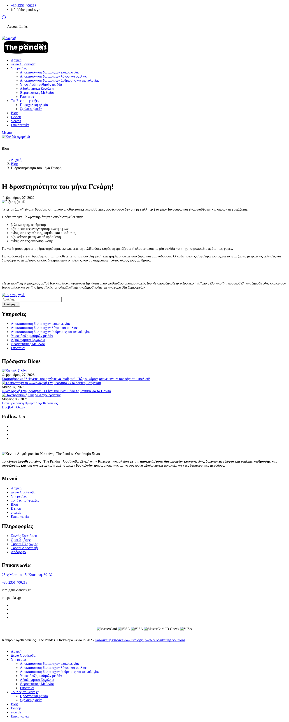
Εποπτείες (18, 348)
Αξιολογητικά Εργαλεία (28, 340)
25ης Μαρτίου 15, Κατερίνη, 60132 (27, 575)
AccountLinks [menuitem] (17, 26)
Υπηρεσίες (18, 496)
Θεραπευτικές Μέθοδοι (28, 344)
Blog (14, 164)
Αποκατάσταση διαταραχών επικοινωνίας (40, 323)
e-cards (16, 512)
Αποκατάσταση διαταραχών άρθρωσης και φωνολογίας (50, 332)
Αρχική (16, 160)
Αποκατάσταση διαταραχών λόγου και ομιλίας (44, 328)
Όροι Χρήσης (20, 540)
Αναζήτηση (11, 304)
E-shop (16, 508)
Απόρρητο (18, 552)
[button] (13, 295)
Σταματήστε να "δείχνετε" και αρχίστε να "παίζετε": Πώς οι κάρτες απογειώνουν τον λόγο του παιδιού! (76, 379)
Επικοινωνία (20, 516)
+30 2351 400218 (23, 5)
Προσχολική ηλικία (34, 696)
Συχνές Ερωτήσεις (24, 536)
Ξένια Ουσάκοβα (23, 492)
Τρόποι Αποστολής (24, 548)
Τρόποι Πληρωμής (24, 544)
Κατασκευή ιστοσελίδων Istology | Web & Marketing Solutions (140, 640)
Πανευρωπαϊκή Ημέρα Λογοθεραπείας (30, 403)
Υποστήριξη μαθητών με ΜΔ (32, 336)
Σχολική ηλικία (31, 700)
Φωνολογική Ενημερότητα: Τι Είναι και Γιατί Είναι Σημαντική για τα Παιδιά (56, 391)
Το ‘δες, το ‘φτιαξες (25, 500)
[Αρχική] (9, 38)
